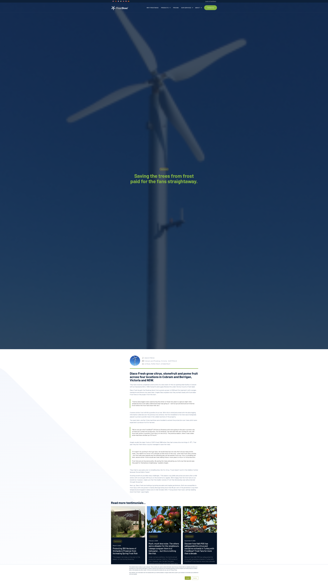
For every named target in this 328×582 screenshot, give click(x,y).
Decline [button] (195, 578)
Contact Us (210, 7)
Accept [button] (187, 578)
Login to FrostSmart (210, 1)
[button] (166, 8)
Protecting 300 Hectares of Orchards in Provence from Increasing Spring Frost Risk (125, 551)
